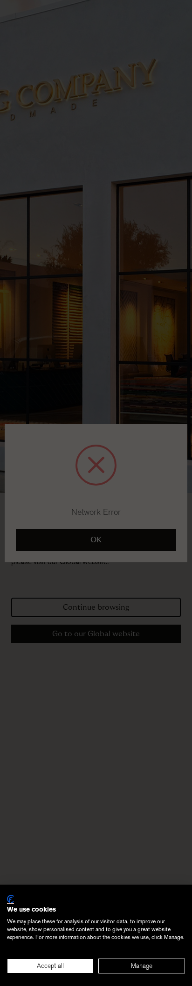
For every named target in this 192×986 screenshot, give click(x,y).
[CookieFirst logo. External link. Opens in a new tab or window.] (10, 899)
